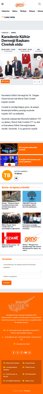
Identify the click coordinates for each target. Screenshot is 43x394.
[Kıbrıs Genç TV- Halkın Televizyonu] (20, 4)
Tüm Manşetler (30, 374)
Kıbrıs (14, 11)
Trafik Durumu (30, 367)
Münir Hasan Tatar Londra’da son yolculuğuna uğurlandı (11, 227)
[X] (17, 352)
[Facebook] (13, 352)
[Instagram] (21, 352)
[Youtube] (25, 352)
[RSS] (29, 352)
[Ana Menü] (2, 4)
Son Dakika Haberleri (13, 381)
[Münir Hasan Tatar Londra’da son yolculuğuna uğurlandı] (11, 218)
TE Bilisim (18, 174)
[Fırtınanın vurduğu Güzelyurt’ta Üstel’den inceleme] (31, 218)
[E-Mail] (16, 178)
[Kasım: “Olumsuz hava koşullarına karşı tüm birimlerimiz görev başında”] (11, 196)
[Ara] (39, 4)
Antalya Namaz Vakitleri (10, 368)
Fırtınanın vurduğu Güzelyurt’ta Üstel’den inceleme (31, 227)
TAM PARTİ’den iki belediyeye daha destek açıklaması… (30, 205)
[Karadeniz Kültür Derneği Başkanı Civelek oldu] (21, 66)
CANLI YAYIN (9, 17)
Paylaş (6, 81)
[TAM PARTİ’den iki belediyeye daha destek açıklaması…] (31, 196)
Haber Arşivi (29, 381)
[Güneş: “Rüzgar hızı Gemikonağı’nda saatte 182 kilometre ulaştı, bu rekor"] (31, 238)
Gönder (6, 283)
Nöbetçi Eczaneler (12, 363)
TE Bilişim (27, 391)
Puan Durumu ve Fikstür (10, 375)
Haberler (6, 11)
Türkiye (23, 11)
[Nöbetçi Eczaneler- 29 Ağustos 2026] (11, 238)
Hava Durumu (30, 363)
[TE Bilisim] (7, 175)
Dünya (32, 11)
